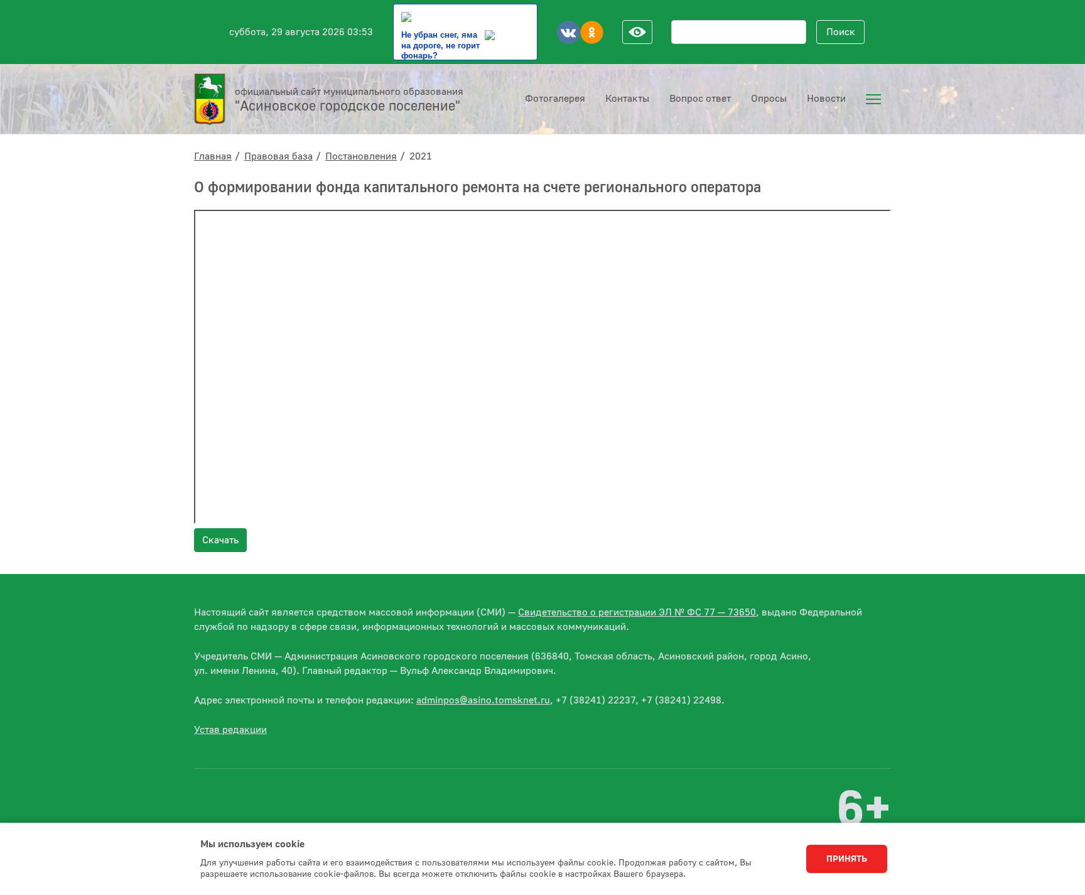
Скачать (220, 540)
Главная (213, 156)
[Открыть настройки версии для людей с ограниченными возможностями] (637, 32)
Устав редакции (230, 730)
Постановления (361, 156)
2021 (420, 156)
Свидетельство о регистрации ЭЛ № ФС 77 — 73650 (637, 612)
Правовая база (278, 156)
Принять (846, 859)
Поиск (840, 32)
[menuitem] (873, 99)
